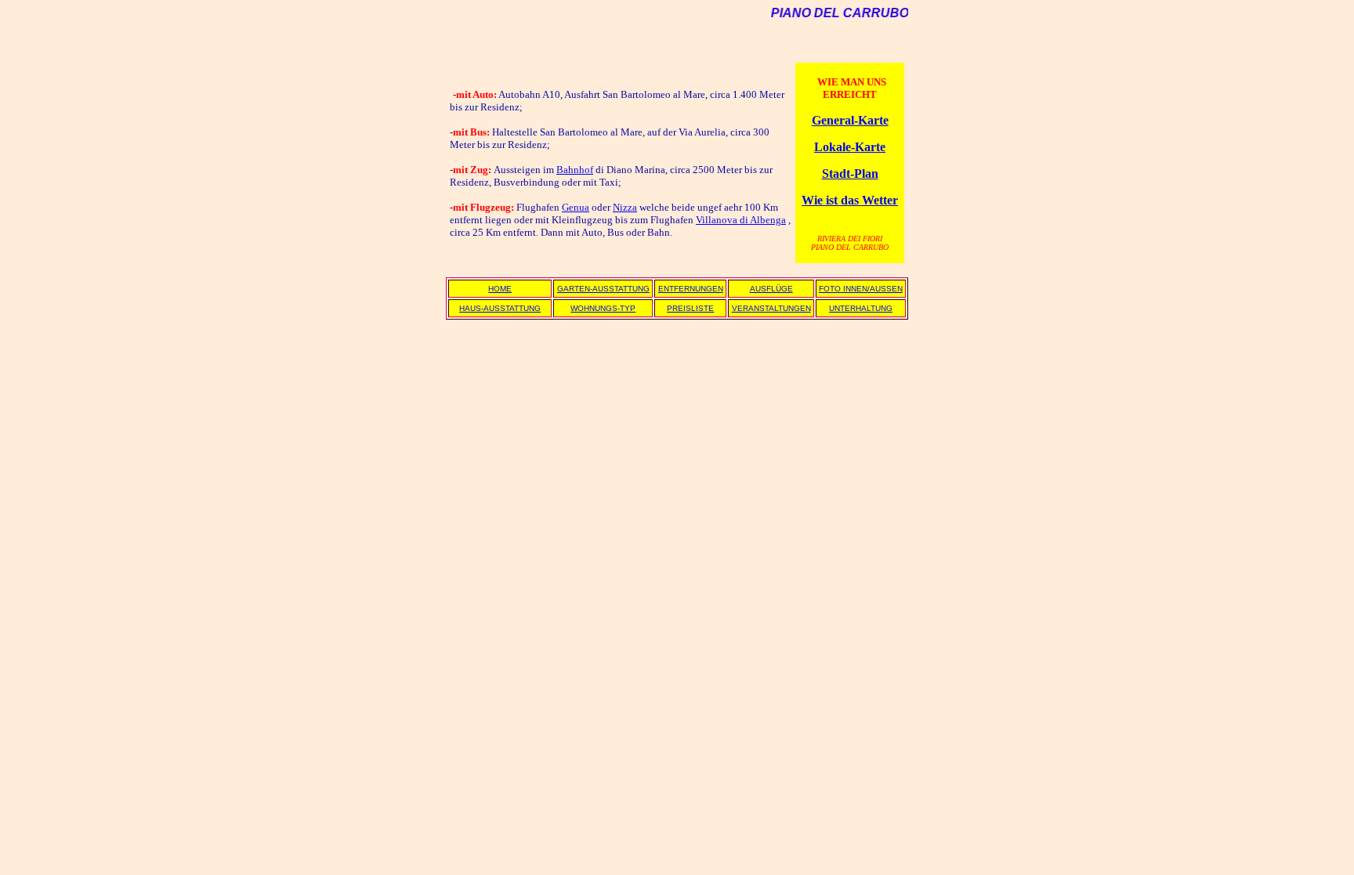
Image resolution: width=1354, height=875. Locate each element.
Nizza (625, 207)
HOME (500, 288)
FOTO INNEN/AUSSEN (861, 288)
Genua (575, 207)
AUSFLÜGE (771, 288)
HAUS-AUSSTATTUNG (500, 308)
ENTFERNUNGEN (690, 288)
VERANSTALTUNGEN (771, 308)
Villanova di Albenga (741, 220)
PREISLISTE (690, 308)
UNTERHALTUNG (860, 308)
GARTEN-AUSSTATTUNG (603, 288)
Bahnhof (574, 169)
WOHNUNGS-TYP (602, 308)
